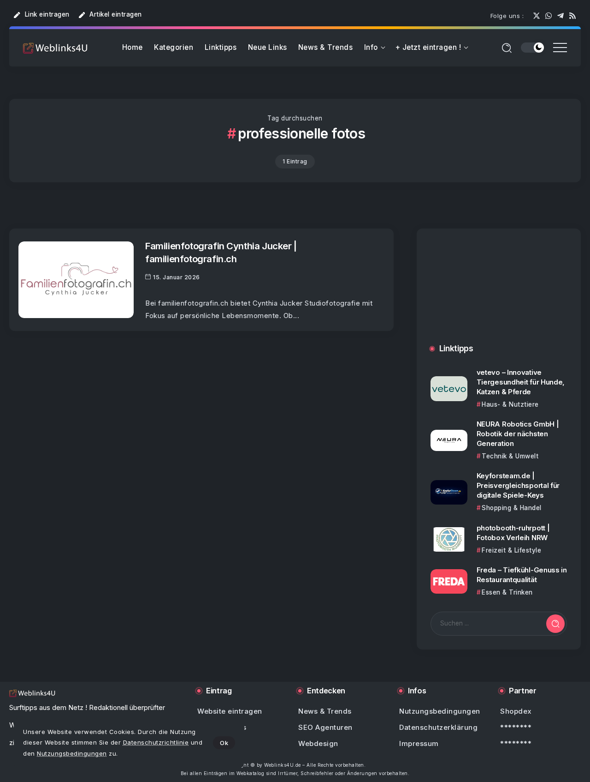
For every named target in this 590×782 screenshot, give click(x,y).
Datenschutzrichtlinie (156, 742)
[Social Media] (536, 15)
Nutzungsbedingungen (72, 753)
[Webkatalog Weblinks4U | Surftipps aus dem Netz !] (55, 47)
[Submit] (555, 623)
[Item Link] (76, 280)
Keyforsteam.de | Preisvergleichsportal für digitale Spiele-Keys (518, 485)
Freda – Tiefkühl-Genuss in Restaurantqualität (522, 574)
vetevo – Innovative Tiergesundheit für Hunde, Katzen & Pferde (521, 382)
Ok (224, 742)
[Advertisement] (499, 295)
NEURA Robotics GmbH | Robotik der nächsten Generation (518, 434)
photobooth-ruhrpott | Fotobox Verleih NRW (513, 532)
